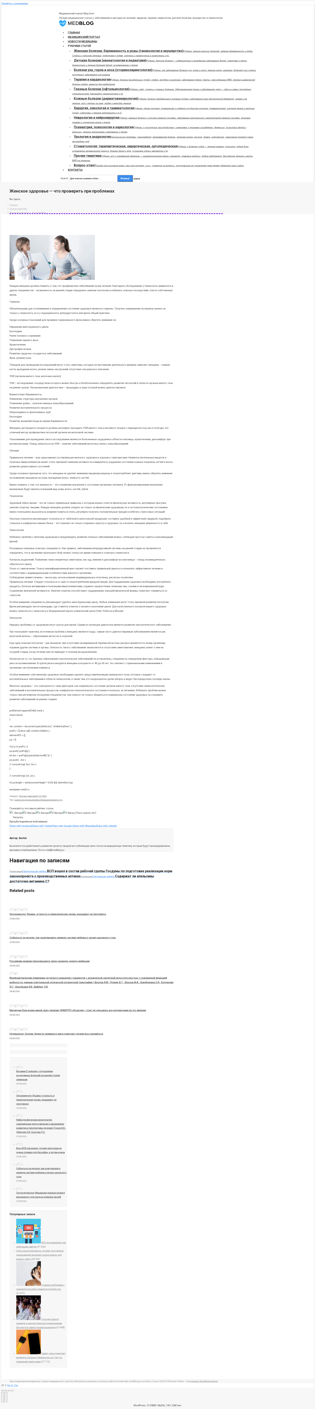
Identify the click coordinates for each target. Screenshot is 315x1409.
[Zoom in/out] (12, 1390)
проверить (53, 800)
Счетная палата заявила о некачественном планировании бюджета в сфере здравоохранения (39, 1323)
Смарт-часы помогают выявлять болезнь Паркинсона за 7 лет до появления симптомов (41, 1357)
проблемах (42, 800)
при (35, 800)
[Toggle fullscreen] (9, 1390)
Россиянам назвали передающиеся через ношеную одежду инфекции (50, 961)
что (61, 800)
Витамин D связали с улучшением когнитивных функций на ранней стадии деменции (38, 1075)
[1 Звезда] (16, 813)
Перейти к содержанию (14, 3)
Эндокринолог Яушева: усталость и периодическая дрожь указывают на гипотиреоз (58, 914)
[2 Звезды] (29, 813)
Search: (65, 178)
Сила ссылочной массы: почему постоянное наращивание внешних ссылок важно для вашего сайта (40, 1255)
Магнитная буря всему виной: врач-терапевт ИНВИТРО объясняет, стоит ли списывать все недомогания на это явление (78, 1010)
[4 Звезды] (56, 813)
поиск (137, 178)
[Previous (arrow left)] (2, 1397)
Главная (14, 205)
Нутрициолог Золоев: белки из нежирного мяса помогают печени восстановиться (56, 1033)
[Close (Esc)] (2, 1390)
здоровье (28, 800)
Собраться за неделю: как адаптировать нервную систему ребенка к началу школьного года (63, 937)
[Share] (6, 1390)
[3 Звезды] (42, 813)
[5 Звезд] (68, 813)
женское (19, 800)
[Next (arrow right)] (6, 1397)
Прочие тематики (18, 208)
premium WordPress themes (204, 1381)
